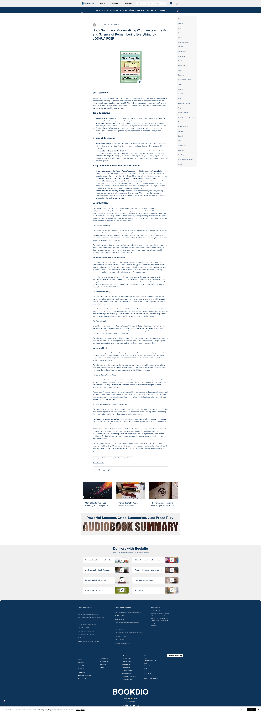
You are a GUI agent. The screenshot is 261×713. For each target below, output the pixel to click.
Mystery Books (126, 664)
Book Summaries (98, 463)
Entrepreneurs (154, 615)
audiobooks (154, 625)
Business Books (126, 661)
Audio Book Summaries (84, 679)
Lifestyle (161, 615)
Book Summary (119, 458)
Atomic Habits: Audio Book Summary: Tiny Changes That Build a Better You (97, 504)
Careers (146, 658)
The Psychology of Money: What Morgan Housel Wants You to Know (162, 504)
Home (79, 656)
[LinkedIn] (134, 706)
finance (166, 620)
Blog (145, 655)
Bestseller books (106, 458)
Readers (129, 458)
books (162, 620)
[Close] (258, 709)
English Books (104, 658)
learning (96, 458)
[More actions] (167, 25)
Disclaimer (147, 671)
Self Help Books (126, 658)
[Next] (122, 560)
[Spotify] (138, 706)
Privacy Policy (80, 710)
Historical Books (126, 673)
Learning (153, 620)
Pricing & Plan (148, 673)
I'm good (251, 710)
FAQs (145, 668)
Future (158, 620)
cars (166, 623)
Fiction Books (125, 655)
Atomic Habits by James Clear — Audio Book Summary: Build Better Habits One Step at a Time (130, 504)
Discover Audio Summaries (151, 676)
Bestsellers (81, 662)
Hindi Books (103, 664)
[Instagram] (123, 706)
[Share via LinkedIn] (104, 470)
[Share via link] (109, 470)
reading (153, 623)
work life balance (160, 623)
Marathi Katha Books (127, 679)
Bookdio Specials (83, 669)
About (145, 663)
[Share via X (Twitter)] (99, 470)
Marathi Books (104, 661)
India (167, 618)
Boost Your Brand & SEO (150, 660)
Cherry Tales (81, 665)
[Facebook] (126, 706)
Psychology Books (127, 670)
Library (80, 659)
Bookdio (166, 615)
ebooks (153, 618)
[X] (130, 706)
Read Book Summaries (84, 675)
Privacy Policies (148, 665)
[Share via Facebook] (94, 470)
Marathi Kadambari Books (128, 676)
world (157, 618)
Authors (102, 667)
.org (92, 3)
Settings (241, 710)
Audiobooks (81, 672)
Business (167, 613)
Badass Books (126, 667)
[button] (115, 3)
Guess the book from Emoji (151, 678)
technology (162, 618)
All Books (102, 655)
